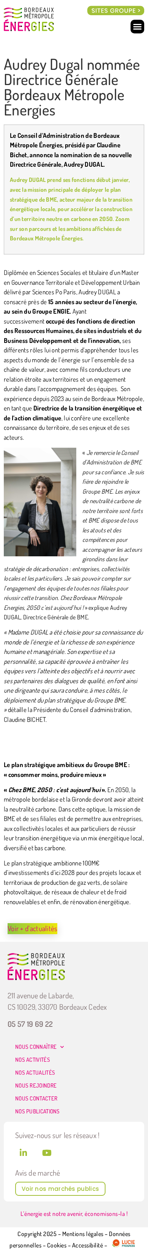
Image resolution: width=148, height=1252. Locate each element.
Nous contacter (36, 1098)
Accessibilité (87, 1245)
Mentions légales (83, 1234)
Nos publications (37, 1111)
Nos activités (32, 1059)
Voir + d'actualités (32, 928)
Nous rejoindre (36, 1085)
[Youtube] (46, 1153)
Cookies (57, 1245)
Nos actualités (35, 1072)
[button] (116, 11)
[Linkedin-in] (23, 1153)
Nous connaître (36, 1046)
